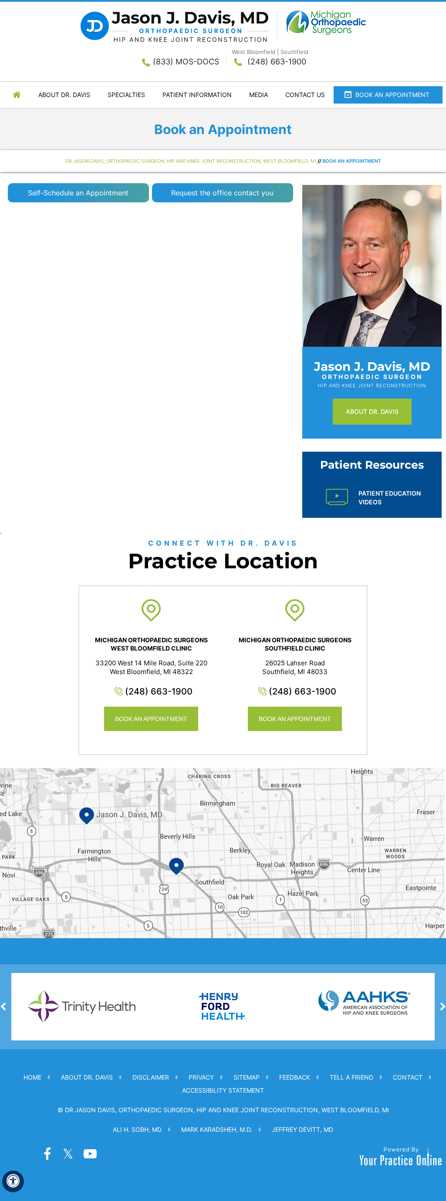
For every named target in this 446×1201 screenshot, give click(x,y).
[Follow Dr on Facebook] (44, 1155)
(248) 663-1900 (276, 61)
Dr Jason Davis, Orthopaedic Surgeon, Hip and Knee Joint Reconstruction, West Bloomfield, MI (190, 161)
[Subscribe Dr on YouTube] (86, 1155)
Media (258, 94)
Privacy (201, 1077)
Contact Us (305, 94)
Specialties (126, 94)
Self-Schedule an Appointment (78, 192)
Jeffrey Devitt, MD (302, 1129)
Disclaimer (150, 1077)
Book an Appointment (392, 94)
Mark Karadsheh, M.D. (216, 1129)
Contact (407, 1077)
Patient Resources (372, 464)
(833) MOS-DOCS (186, 61)
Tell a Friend (351, 1077)
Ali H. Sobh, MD (137, 1129)
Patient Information (197, 94)
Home (17, 95)
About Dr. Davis (64, 94)
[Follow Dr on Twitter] (65, 1155)
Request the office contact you (222, 192)
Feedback (294, 1077)
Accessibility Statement (223, 1090)
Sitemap (246, 1077)
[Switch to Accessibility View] (13, 1181)
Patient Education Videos (389, 498)
